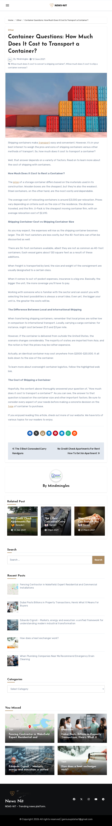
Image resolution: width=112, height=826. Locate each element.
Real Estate (24, 514)
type (10, 406)
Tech (63, 762)
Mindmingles (22, 59)
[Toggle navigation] (7, 5)
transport (44, 142)
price (16, 182)
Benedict (20, 525)
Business (13, 762)
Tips (11, 730)
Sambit (52, 525)
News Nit (14, 801)
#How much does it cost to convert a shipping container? (38, 64)
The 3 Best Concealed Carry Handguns (54, 521)
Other (11, 30)
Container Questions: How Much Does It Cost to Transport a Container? (50, 44)
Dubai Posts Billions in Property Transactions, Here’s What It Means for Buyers (81, 737)
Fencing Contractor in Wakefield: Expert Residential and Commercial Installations (29, 737)
